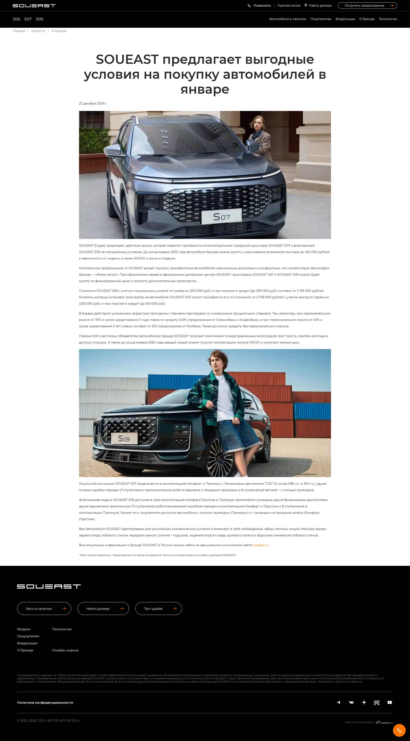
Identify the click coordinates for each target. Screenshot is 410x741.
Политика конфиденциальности (45, 702)
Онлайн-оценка (65, 650)
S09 (39, 19)
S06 (16, 19)
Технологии (388, 19)
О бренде (367, 19)
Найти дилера (320, 5)
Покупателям (320, 19)
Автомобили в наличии (287, 19)
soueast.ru (260, 545)
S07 (28, 19)
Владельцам (345, 19)
